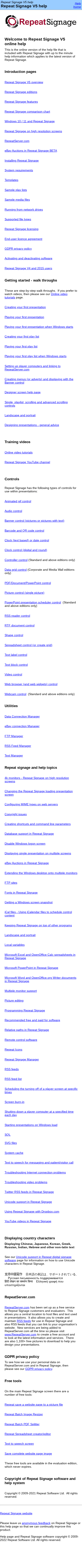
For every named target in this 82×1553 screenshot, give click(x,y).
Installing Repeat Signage (22, 160)
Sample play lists (16, 190)
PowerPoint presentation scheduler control (33, 602)
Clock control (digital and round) (26, 550)
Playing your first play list (21, 346)
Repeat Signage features (21, 101)
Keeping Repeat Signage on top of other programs (38, 925)
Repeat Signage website (16, 1513)
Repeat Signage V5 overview (24, 82)
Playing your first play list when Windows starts (35, 356)
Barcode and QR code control (24, 530)
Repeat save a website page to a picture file (34, 1404)
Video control (13, 674)
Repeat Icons (13, 1049)
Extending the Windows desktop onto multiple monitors (41, 873)
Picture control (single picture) (24, 592)
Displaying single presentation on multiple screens (38, 853)
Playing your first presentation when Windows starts (39, 326)
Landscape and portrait (20, 415)
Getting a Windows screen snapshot (29, 902)
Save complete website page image (28, 1453)
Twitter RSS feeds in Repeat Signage (29, 1192)
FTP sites (11, 882)
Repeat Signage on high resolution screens (33, 131)
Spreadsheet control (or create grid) (28, 645)
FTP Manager (14, 736)
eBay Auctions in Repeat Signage (27, 863)
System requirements (19, 170)
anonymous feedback (36, 1523)
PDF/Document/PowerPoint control (28, 583)
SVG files (11, 1143)
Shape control (14, 635)
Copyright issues (16, 814)
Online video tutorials (19, 452)
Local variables (15, 944)
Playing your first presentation (24, 317)
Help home (77, 5)
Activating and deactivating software (28, 258)
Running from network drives (24, 209)
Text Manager (14, 755)
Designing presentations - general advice (32, 425)
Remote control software (21, 1039)
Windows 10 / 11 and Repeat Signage (30, 121)
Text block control (16, 664)
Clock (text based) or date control (27, 540)
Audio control (13, 511)
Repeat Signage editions (21, 92)
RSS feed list (13, 1079)
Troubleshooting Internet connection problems (35, 1172)
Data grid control (16, 569)
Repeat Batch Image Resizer (24, 1414)
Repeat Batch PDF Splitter (22, 1424)
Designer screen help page (23, 392)
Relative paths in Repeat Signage (27, 1030)
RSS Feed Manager (18, 745)
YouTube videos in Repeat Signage (28, 1221)
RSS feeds (12, 1069)
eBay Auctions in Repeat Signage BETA (31, 150)
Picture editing (14, 1000)
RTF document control (19, 625)
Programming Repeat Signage (25, 1010)
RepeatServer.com (17, 141)
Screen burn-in (14, 1102)
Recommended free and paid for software (32, 1020)
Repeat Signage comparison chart (27, 111)
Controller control (16, 560)
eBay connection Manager (22, 726)
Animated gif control (18, 501)
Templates (11, 180)
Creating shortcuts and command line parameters (38, 824)
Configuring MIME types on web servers (31, 804)
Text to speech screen (19, 1443)
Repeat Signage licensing (21, 229)
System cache (14, 1152)
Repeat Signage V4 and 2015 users (28, 268)
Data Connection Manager (22, 716)
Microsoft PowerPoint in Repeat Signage (31, 967)
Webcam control (15, 694)
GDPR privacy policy (18, 248)
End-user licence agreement (23, 239)
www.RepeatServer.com (20, 1334)
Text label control (16, 654)
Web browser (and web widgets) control (31, 684)
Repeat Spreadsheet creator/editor (28, 1434)
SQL (8, 1134)
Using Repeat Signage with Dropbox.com (32, 1211)
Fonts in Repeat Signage (21, 892)
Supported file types (18, 219)
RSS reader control (17, 615)
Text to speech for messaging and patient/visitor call (39, 1162)
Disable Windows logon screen (25, 843)
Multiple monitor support (21, 990)
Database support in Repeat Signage (29, 833)
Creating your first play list (22, 336)
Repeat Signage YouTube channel (27, 462)
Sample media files (17, 199)
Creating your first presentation (25, 307)
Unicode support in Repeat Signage (28, 1201)
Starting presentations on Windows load (31, 1125)
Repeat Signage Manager (22, 1059)
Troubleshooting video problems (26, 1182)
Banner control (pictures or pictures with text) (34, 520)
